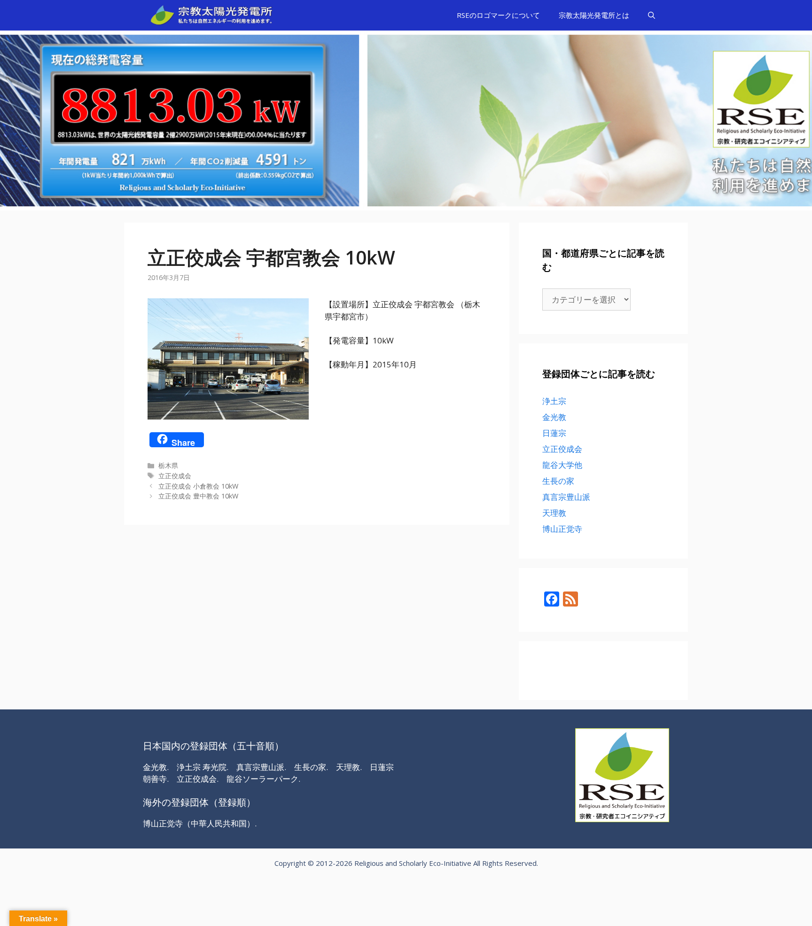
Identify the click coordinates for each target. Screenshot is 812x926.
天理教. (349, 767)
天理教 (554, 512)
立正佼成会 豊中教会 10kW (198, 495)
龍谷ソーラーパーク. (263, 778)
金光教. (156, 767)
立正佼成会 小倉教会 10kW (198, 486)
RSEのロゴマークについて (498, 15)
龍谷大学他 (562, 464)
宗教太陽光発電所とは (594, 15)
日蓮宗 (554, 433)
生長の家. (311, 767)
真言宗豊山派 (566, 496)
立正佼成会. (198, 778)
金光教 (554, 417)
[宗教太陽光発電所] (214, 15)
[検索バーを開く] (651, 15)
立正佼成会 (174, 475)
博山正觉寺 (562, 528)
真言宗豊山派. (261, 767)
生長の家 (558, 480)
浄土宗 (554, 401)
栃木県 (168, 465)
